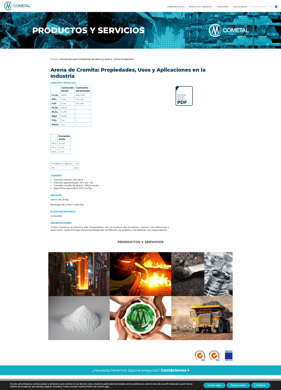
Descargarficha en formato (182, 99)
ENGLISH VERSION (258, 7)
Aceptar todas (214, 385)
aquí (107, 386)
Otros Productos (124, 59)
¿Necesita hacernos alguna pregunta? (139, 370)
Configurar (261, 385)
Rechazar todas (238, 385)
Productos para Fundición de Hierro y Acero (86, 59)
